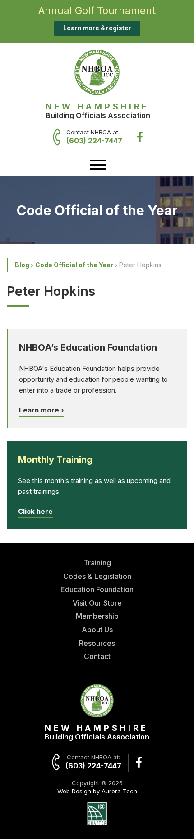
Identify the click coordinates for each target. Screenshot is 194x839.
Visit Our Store (97, 602)
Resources (97, 643)
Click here (35, 511)
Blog (22, 265)
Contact (97, 656)
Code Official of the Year (74, 265)
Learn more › (41, 410)
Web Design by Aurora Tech (97, 791)
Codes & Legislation (97, 576)
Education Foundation (97, 589)
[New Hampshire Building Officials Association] (97, 91)
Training (97, 562)
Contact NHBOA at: (94, 136)
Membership (97, 616)
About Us (97, 629)
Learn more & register (97, 28)
